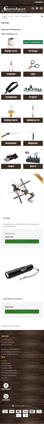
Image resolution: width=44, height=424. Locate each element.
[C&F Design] (33, 42)
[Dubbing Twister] (11, 111)
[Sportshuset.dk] (13, 8)
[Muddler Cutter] (11, 42)
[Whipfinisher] (33, 134)
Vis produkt (22, 241)
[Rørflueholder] (11, 134)
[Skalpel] (11, 157)
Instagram (28, 406)
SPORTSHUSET (6, 389)
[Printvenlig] (42, 16)
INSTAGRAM (6, 400)
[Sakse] (33, 65)
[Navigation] (41, 8)
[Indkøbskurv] (36, 8)
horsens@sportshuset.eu (10, 352)
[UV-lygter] (33, 88)
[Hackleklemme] (11, 88)
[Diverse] (33, 157)
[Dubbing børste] (33, 111)
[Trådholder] (11, 65)
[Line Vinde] (22, 194)
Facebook (18, 406)
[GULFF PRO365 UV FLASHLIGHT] (22, 275)
